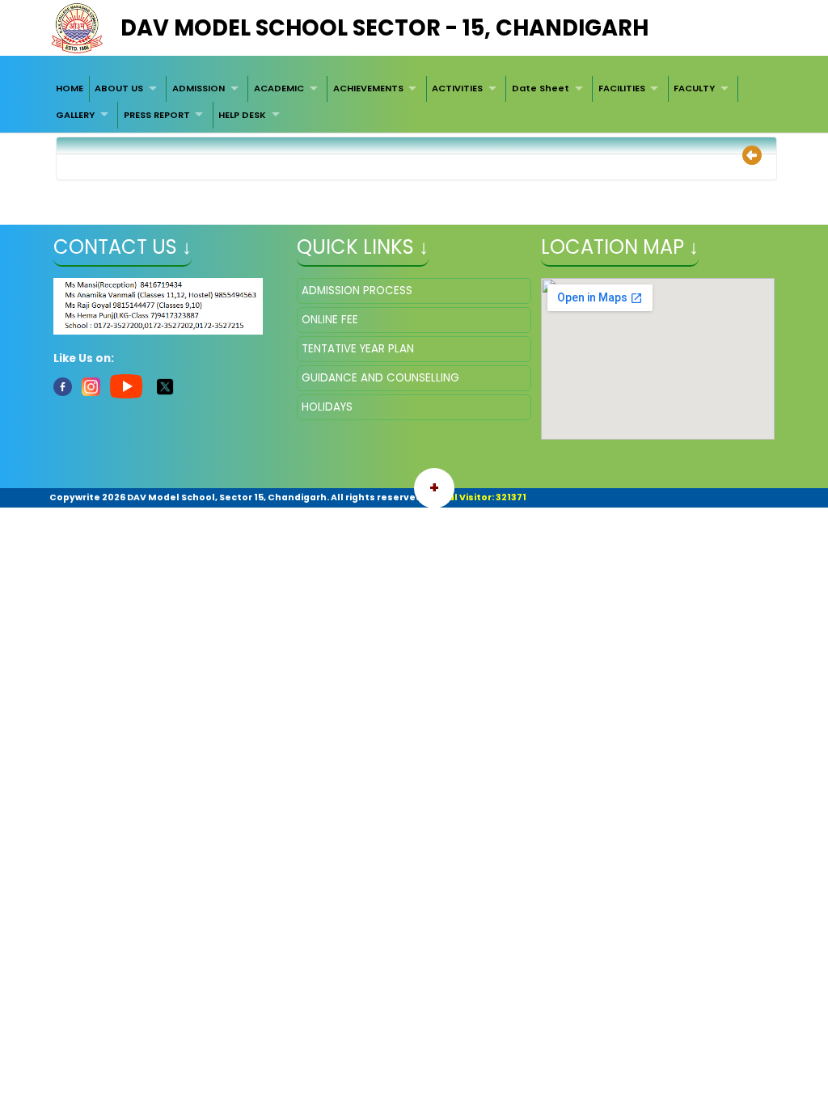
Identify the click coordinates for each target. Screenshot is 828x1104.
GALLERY (75, 114)
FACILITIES (621, 88)
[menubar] (414, 102)
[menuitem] (69, 89)
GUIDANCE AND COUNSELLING (380, 378)
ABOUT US (119, 88)
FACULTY (694, 88)
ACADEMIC (279, 88)
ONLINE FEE (330, 319)
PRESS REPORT (157, 114)
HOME (69, 88)
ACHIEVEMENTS (368, 88)
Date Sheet (540, 88)
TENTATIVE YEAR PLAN (358, 348)
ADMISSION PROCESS (357, 290)
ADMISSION (198, 88)
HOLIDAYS (327, 407)
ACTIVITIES (457, 88)
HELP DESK (242, 114)
